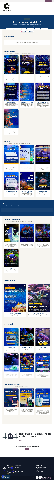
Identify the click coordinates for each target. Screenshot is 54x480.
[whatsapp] (7, 1)
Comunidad (24, 31)
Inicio (27, 449)
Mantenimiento (17, 28)
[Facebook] (3, 1)
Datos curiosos (44, 28)
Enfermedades (30, 28)
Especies (37, 28)
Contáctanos (48, 1)
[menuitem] (14, 8)
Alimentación (9, 28)
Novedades (31, 31)
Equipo (24, 28)
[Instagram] (5, 1)
